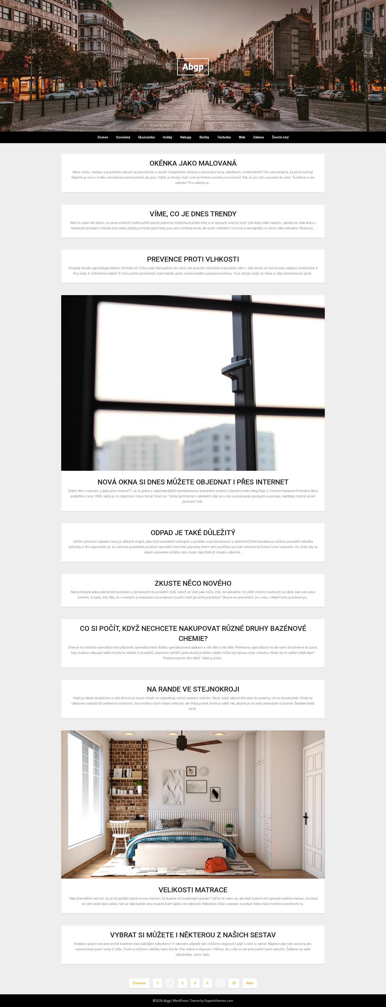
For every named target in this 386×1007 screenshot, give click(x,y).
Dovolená (123, 137)
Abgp (193, 67)
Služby (204, 137)
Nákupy (185, 137)
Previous (139, 983)
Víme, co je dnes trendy (193, 214)
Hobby (167, 137)
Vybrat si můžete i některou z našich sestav (193, 935)
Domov (103, 137)
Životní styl (280, 137)
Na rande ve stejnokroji (193, 689)
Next (249, 983)
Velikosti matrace (193, 890)
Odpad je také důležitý (193, 532)
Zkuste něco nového (193, 583)
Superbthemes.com (218, 1001)
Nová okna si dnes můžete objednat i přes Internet (193, 482)
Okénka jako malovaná (193, 163)
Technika (224, 137)
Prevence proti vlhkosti (193, 259)
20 (234, 983)
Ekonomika (146, 137)
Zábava (258, 137)
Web (242, 137)
